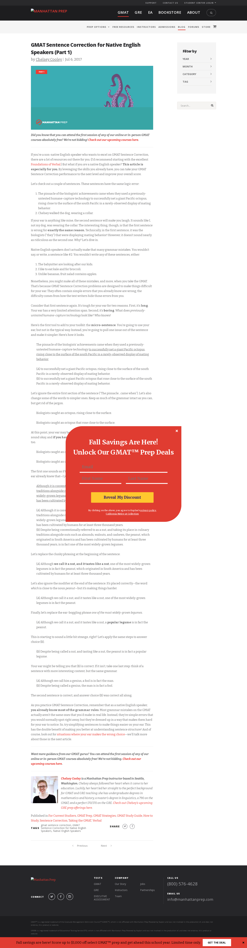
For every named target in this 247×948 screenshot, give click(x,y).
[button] (123, 442)
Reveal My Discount (122, 497)
